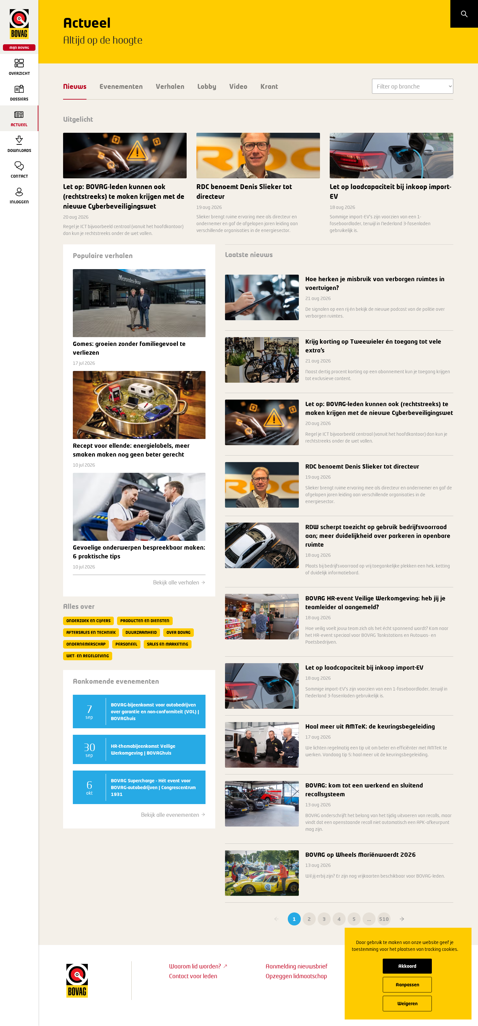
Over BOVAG (178, 632)
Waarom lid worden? (195, 966)
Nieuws (74, 86)
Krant (269, 86)
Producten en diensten (144, 620)
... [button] (369, 919)
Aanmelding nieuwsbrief (296, 966)
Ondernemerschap (86, 644)
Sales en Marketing (167, 644)
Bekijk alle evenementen (170, 814)
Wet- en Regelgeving (87, 655)
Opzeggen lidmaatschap (296, 975)
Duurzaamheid (141, 632)
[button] (402, 919)
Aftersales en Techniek (91, 632)
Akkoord (407, 966)
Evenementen (121, 86)
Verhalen (170, 86)
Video (238, 86)
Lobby (206, 86)
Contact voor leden (193, 975)
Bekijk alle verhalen (176, 582)
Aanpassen (407, 984)
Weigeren (407, 1003)
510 (384, 919)
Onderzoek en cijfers (88, 620)
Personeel (126, 644)
